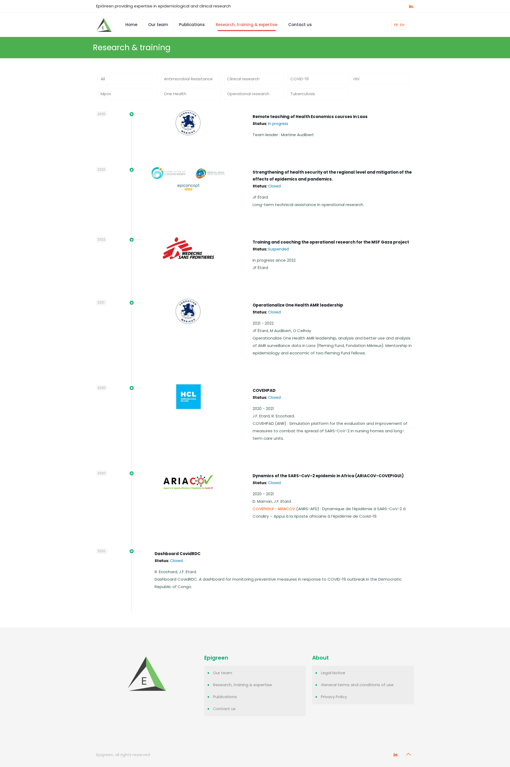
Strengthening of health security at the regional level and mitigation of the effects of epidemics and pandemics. (332, 179)
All (103, 79)
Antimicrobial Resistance (188, 79)
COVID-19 (299, 79)
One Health (175, 94)
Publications (225, 696)
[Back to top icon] (408, 754)
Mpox (106, 94)
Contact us (224, 708)
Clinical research (243, 79)
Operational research (248, 94)
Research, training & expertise (242, 685)
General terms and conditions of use (357, 685)
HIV (357, 79)
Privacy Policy (334, 696)
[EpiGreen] (104, 25)
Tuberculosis (302, 94)
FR (396, 24)
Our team (222, 673)
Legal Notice (333, 673)
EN (402, 24)
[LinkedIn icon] (411, 6)
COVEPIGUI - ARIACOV (274, 509)
